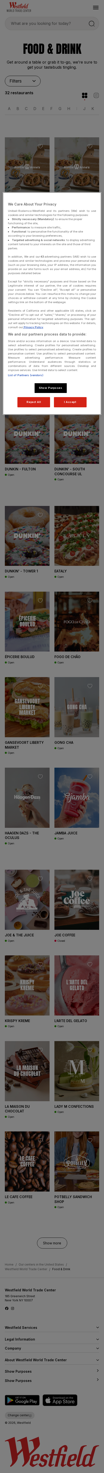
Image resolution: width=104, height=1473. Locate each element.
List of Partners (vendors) (25, 375)
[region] (52, 303)
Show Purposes (50, 388)
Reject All (34, 402)
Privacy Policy (33, 327)
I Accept (70, 402)
